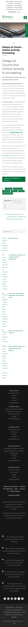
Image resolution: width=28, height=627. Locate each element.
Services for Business (11, 486)
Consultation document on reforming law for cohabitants (17, 257)
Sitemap (14, 617)
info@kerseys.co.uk (10, 155)
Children (8, 188)
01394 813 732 (15, 460)
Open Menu (25, 17)
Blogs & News (15, 491)
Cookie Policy (18, 609)
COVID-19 (6, 191)
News (5, 55)
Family (21, 191)
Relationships (7, 193)
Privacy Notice (10, 607)
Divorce (14, 191)
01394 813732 (18, 1)
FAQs (16, 489)
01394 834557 (18, 7)
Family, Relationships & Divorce (12, 179)
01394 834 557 (15, 439)
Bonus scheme (13, 238)
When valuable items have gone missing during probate (17, 348)
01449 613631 (18, 9)
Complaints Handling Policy (12, 612)
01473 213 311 (15, 403)
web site (22, 158)
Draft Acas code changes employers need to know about (16, 295)
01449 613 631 (15, 479)
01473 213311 (17, 3)
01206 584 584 (15, 418)
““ (16, 132)
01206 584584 (18, 5)
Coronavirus (18, 188)
